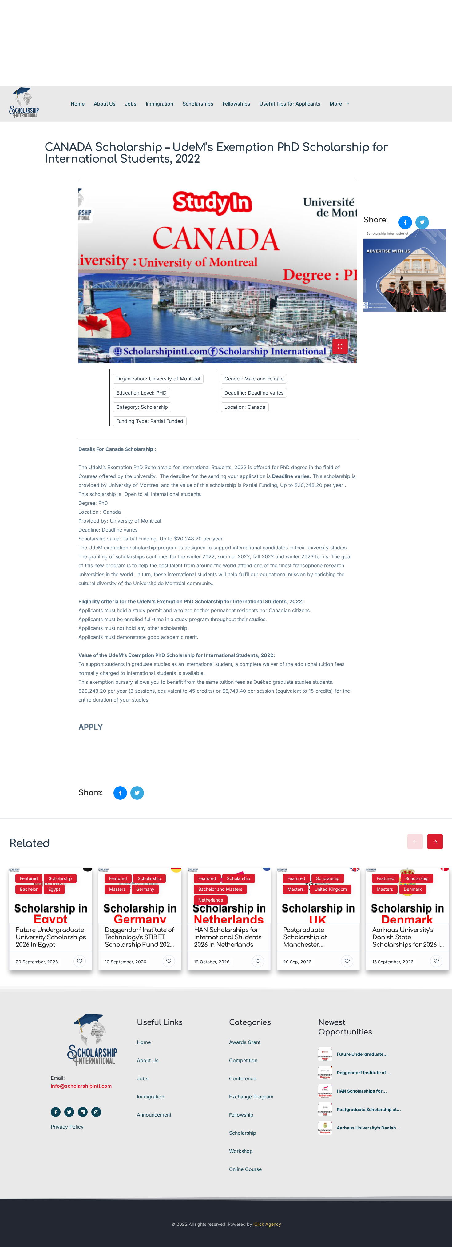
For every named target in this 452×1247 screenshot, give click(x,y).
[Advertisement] (184, 43)
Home (78, 104)
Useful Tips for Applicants (290, 104)
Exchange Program (251, 1097)
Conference (242, 1078)
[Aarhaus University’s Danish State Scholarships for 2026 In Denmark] (325, 1128)
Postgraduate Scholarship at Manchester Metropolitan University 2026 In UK (367, 1109)
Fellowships (236, 104)
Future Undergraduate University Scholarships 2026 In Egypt (368, 1054)
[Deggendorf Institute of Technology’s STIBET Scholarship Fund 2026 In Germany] (325, 1072)
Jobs (131, 104)
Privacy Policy (67, 1127)
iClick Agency (267, 1224)
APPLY (91, 727)
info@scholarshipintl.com (81, 1086)
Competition (243, 1060)
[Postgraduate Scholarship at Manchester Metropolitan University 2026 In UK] (325, 1109)
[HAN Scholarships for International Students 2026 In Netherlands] (325, 1091)
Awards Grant (244, 1042)
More (336, 104)
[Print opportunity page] (369, 182)
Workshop (241, 1151)
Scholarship (242, 1133)
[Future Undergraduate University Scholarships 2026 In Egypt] (325, 1054)
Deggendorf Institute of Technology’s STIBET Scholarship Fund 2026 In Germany (364, 1072)
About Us (105, 104)
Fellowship (241, 1115)
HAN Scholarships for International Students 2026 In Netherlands (369, 1091)
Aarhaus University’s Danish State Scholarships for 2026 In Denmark (369, 1128)
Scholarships (198, 104)
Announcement (154, 1115)
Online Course (245, 1169)
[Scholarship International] (24, 103)
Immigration (159, 104)
